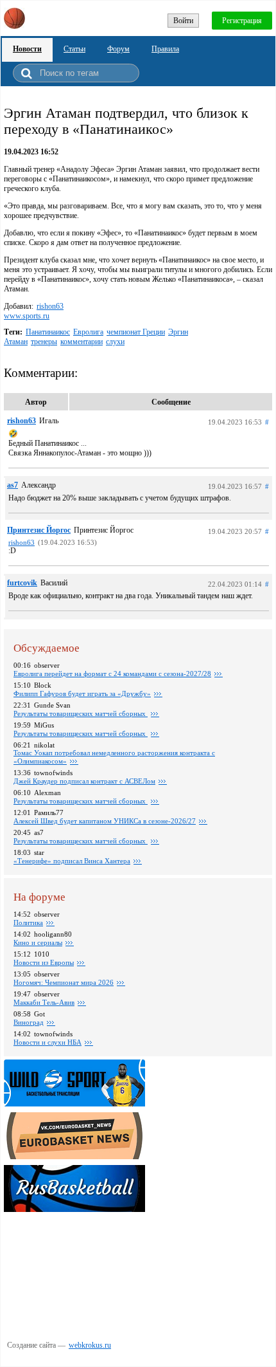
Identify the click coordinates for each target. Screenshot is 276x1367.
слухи (115, 341)
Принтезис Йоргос (39, 530)
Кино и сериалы (37, 942)
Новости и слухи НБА (47, 1042)
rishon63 (50, 306)
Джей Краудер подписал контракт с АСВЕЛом (84, 781)
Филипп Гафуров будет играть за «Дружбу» (82, 693)
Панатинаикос (48, 331)
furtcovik (22, 582)
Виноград (28, 1022)
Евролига (88, 331)
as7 (12, 485)
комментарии (81, 341)
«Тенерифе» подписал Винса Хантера (71, 861)
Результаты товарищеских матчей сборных (80, 713)
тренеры (44, 341)
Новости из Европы (43, 962)
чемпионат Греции (136, 331)
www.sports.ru (26, 315)
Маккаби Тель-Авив (43, 1002)
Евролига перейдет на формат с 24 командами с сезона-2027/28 (112, 673)
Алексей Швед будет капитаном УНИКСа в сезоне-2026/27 (104, 821)
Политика (28, 922)
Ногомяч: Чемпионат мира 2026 (63, 982)
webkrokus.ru (90, 1345)
